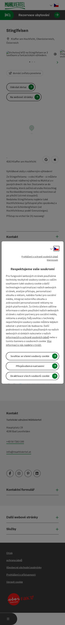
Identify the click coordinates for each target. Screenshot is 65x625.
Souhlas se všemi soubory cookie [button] (29, 356)
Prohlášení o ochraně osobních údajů (40, 256)
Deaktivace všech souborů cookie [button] (30, 376)
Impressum (52, 259)
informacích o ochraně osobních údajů (27, 337)
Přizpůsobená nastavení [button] (30, 366)
